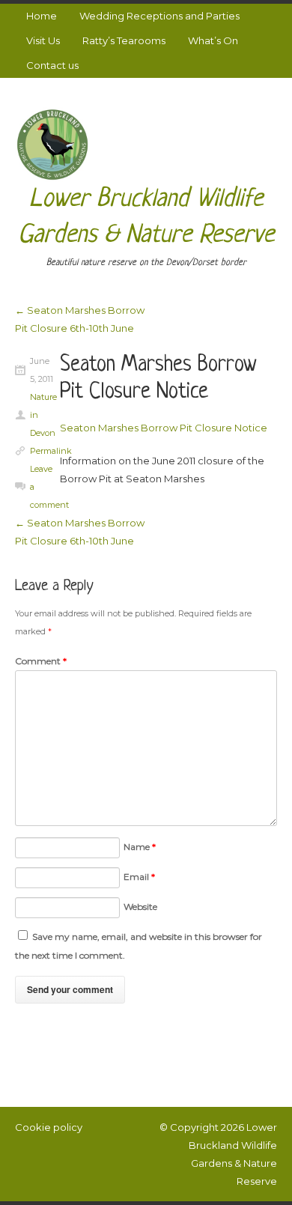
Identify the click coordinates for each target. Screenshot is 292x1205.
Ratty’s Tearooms (123, 40)
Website (140, 906)
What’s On (213, 40)
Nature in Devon (41, 415)
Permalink (51, 451)
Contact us (52, 65)
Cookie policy (48, 1127)
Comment (41, 661)
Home (41, 16)
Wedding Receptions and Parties (159, 16)
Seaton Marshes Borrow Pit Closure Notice (163, 428)
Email (139, 876)
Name (140, 846)
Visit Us (43, 40)
